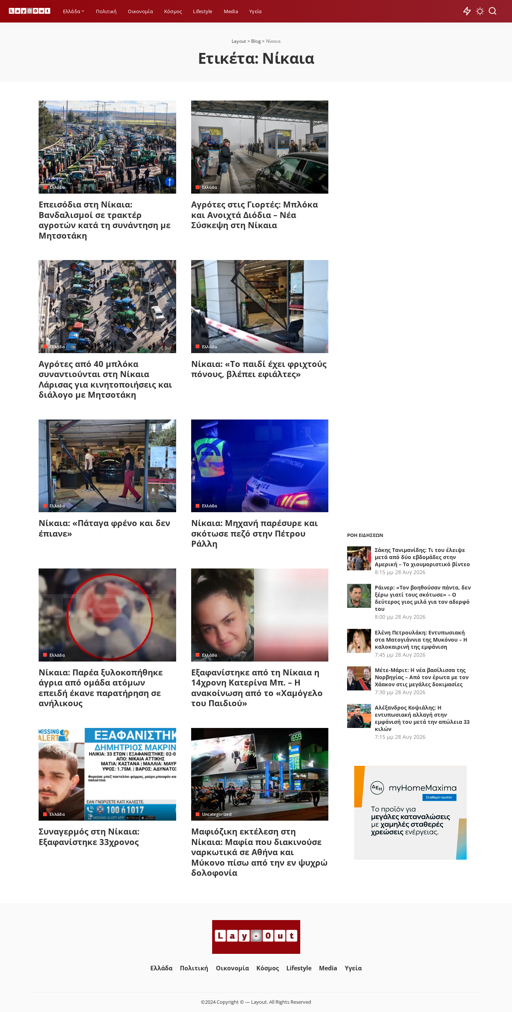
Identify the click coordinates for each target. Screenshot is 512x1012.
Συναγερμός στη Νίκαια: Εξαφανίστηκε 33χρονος (89, 836)
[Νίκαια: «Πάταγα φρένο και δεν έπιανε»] (107, 466)
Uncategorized (217, 814)
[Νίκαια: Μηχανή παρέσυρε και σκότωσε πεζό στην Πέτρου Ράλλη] (260, 466)
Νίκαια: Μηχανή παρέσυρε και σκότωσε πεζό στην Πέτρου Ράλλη (254, 533)
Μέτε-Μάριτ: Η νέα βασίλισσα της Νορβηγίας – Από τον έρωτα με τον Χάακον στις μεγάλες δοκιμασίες (422, 677)
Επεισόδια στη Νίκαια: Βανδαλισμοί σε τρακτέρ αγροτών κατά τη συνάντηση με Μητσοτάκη (105, 219)
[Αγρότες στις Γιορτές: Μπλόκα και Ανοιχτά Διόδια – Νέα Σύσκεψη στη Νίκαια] (260, 147)
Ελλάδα (57, 187)
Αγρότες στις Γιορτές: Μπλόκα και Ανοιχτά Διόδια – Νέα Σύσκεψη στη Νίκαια (254, 214)
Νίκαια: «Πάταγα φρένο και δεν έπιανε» (104, 528)
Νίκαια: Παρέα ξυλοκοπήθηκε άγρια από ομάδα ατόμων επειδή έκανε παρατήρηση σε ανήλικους (101, 687)
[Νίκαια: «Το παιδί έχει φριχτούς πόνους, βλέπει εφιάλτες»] (260, 306)
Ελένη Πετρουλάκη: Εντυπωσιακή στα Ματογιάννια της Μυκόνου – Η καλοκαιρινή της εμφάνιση (421, 639)
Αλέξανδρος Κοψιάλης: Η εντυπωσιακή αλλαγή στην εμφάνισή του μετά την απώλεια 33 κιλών (422, 718)
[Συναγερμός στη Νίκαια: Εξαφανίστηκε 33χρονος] (107, 774)
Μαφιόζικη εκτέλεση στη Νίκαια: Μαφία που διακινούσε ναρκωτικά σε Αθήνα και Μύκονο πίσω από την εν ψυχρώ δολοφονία (259, 852)
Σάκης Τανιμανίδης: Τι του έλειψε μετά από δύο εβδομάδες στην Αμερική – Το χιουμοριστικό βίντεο (422, 557)
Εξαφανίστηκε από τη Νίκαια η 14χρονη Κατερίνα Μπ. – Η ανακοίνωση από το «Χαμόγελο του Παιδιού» (257, 687)
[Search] (492, 11)
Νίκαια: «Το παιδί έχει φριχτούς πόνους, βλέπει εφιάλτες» (258, 369)
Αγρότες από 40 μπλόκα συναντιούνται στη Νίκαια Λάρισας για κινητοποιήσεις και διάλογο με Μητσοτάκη (105, 379)
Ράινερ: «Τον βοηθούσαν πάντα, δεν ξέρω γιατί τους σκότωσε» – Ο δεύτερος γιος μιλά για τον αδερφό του (423, 598)
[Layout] (29, 11)
